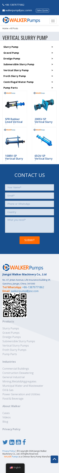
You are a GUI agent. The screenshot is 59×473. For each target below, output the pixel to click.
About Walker (11, 406)
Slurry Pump (10, 46)
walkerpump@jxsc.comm (18, 10)
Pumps (11, 456)
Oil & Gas (7, 390)
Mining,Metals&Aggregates (19, 381)
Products (8, 321)
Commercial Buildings (15, 368)
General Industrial (13, 377)
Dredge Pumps (11, 337)
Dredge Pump (11, 58)
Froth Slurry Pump (14, 76)
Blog (5, 421)
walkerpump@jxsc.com (25, 291)
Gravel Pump (11, 52)
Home (5, 28)
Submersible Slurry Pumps (18, 341)
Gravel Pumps (11, 332)
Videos (6, 417)
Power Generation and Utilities (21, 394)
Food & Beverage (12, 398)
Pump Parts (10, 87)
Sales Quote (42, 10)
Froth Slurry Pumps (14, 350)
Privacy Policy (11, 429)
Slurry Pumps (10, 328)
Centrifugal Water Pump (18, 81)
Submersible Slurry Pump (18, 64)
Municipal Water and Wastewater (22, 386)
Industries (9, 361)
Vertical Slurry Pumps (15, 345)
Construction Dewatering (18, 373)
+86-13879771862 (14, 4)
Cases (6, 413)
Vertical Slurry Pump (16, 70)
